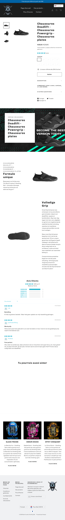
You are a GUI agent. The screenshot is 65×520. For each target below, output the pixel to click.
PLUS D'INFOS (12, 465)
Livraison (47, 47)
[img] (8, 306)
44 (44, 64)
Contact (39, 12)
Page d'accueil (26, 8)
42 (57, 59)
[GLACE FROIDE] (12, 430)
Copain (39, 56)
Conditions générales (6, 492)
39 (44, 59)
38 (39, 59)
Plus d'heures (28, 12)
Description (41, 80)
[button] (41, 53)
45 (48, 64)
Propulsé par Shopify (41, 514)
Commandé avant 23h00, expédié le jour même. (49, 86)
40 (48, 59)
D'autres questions (44, 91)
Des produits (38, 8)
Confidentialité (7, 496)
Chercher (6, 488)
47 (57, 64)
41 (53, 59)
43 (39, 64)
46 (53, 64)
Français (22, 507)
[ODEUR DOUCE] (33, 430)
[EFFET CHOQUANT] (53, 430)
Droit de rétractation (6, 499)
